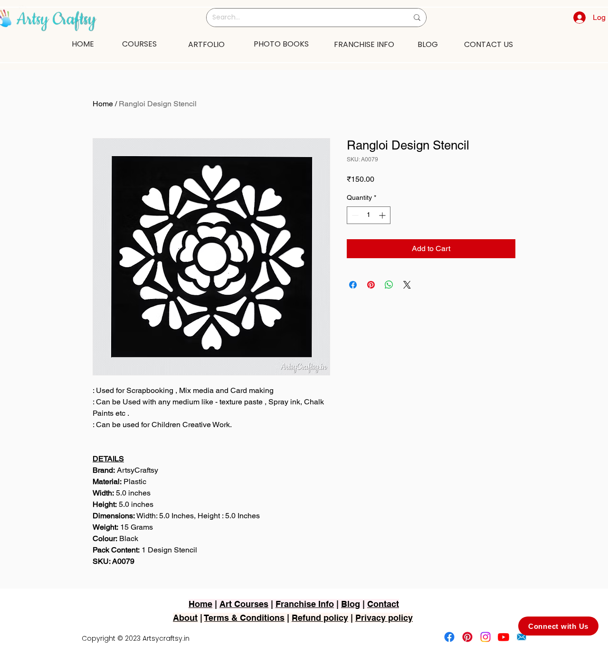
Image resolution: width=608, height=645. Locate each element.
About (185, 618)
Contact (383, 604)
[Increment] (383, 215)
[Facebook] (449, 637)
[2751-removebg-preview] (521, 637)
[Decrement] (354, 215)
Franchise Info (305, 604)
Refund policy (320, 618)
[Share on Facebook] (353, 284)
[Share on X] (407, 284)
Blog (350, 604)
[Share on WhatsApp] (389, 284)
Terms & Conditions (244, 618)
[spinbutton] (368, 215)
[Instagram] (485, 637)
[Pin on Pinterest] (371, 284)
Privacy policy (384, 618)
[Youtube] (503, 637)
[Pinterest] (467, 637)
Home (103, 103)
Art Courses (243, 604)
